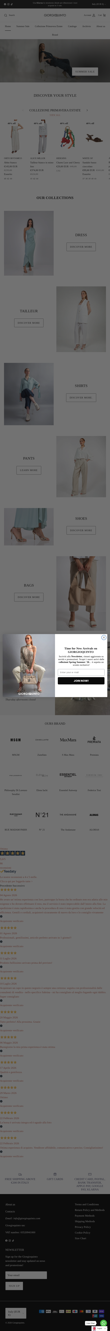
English (99, 1328)
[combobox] (99, 1328)
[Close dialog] (104, 637)
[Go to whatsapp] (103, 1323)
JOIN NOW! (81, 681)
